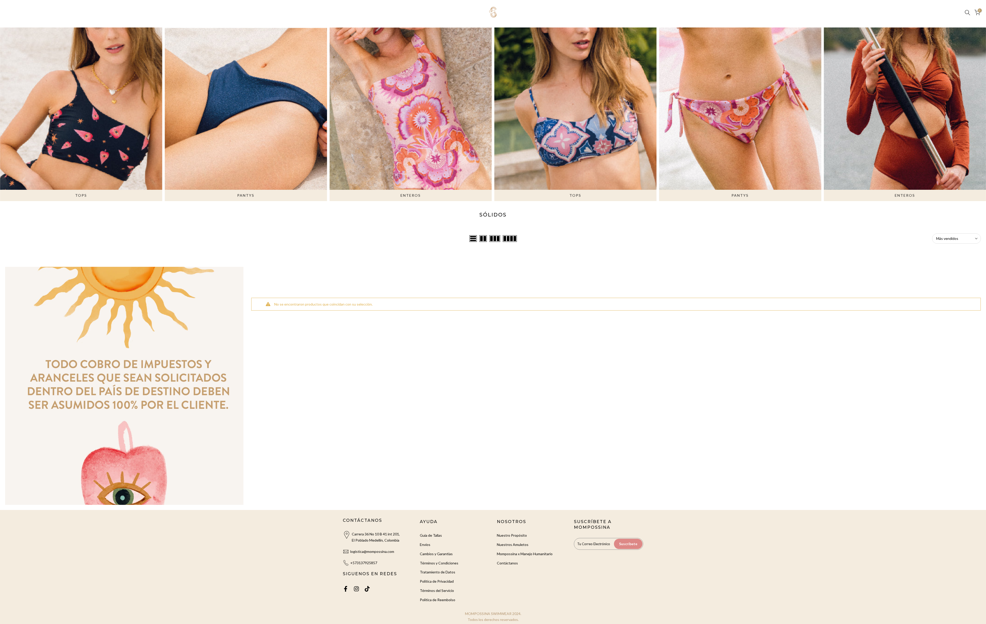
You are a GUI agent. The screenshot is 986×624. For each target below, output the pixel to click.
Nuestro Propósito (512, 535)
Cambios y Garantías (436, 554)
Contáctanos (507, 563)
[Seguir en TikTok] (367, 588)
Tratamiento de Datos (437, 572)
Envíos (425, 544)
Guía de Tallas (431, 535)
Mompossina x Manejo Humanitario (525, 554)
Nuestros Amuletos (512, 544)
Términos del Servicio (437, 590)
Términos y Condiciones (439, 563)
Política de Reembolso (437, 600)
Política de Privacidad (437, 581)
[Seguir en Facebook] (345, 588)
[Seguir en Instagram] (356, 588)
